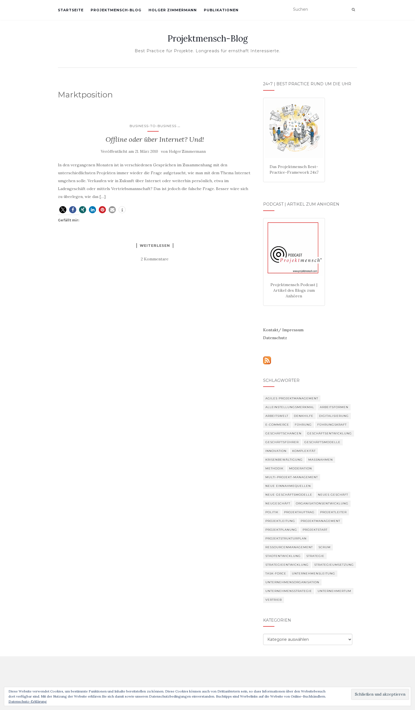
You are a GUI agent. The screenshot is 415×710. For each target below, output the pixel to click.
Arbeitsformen (334, 407)
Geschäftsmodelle (322, 442)
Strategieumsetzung (334, 565)
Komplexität (304, 451)
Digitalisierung (334, 416)
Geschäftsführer (282, 442)
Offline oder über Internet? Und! (155, 139)
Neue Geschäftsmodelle (288, 494)
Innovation (276, 451)
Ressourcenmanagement (289, 547)
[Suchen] (353, 9)
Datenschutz (275, 337)
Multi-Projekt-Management (291, 477)
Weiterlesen (155, 245)
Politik (271, 512)
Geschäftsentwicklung (329, 433)
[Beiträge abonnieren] (267, 359)
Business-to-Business (153, 126)
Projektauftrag (299, 512)
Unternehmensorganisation (292, 582)
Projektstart (315, 530)
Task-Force (275, 573)
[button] (62, 209)
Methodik (274, 468)
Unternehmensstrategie (288, 591)
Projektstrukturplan (286, 538)
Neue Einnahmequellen (288, 486)
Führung (303, 424)
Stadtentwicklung (283, 556)
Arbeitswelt (276, 416)
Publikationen (221, 10)
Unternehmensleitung (313, 573)
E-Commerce (277, 424)
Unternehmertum (334, 591)
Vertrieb (273, 600)
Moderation (300, 468)
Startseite (71, 10)
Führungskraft (332, 424)
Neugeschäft (277, 503)
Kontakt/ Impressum (283, 329)
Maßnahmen (320, 459)
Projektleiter (333, 512)
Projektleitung (280, 521)
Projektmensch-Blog (116, 10)
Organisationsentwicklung (322, 503)
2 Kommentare (155, 259)
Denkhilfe (303, 416)
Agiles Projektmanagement (291, 398)
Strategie (315, 556)
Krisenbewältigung (284, 459)
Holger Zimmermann (172, 10)
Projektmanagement (320, 521)
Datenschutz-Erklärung (27, 701)
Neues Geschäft (333, 494)
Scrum (324, 547)
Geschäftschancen (283, 433)
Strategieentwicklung (287, 565)
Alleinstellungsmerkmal (289, 407)
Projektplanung (281, 530)
